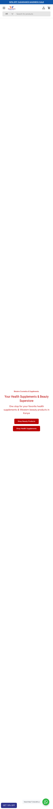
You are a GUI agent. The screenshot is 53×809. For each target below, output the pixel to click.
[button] (49, 8)
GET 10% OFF (9, 805)
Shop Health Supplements (26, 428)
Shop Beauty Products (26, 421)
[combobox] (26, 13)
